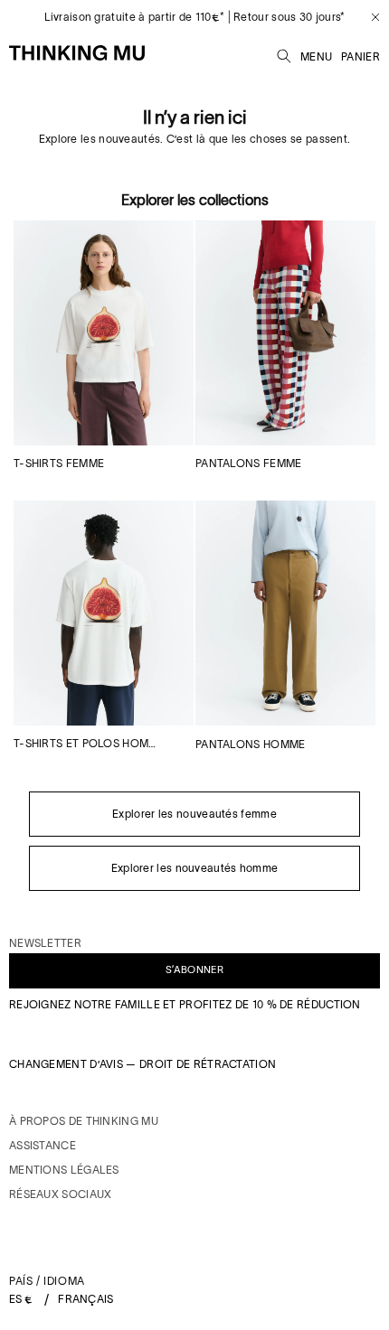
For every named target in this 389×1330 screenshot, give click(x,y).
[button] (284, 53)
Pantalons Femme (248, 463)
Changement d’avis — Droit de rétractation (142, 1064)
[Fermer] (368, 17)
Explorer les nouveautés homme (195, 868)
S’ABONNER (194, 969)
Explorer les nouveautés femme (194, 814)
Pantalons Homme (250, 744)
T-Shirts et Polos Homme (88, 743)
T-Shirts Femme (59, 463)
